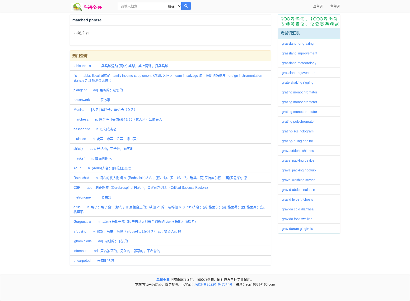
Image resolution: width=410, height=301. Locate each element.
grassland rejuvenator (300, 72)
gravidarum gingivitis (299, 228)
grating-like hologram (299, 131)
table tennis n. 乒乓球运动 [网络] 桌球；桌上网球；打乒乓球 (121, 65)
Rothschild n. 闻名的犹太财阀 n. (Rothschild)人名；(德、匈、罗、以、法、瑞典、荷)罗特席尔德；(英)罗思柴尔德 (160, 177)
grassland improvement (301, 53)
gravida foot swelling (299, 218)
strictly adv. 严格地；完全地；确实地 (103, 148)
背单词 (335, 6)
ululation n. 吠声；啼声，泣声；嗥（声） (107, 138)
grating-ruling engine (299, 140)
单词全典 (163, 279)
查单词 (318, 6)
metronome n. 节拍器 (92, 197)
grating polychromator (300, 121)
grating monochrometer (301, 101)
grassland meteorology (301, 62)
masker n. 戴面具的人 (93, 158)
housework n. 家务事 (92, 99)
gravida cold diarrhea (299, 209)
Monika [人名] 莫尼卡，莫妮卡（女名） (105, 109)
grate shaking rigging (299, 82)
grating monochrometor (301, 111)
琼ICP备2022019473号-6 (213, 284)
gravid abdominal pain (300, 189)
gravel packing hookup (300, 170)
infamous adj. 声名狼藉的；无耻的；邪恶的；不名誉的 (117, 250)
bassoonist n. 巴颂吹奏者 (95, 128)
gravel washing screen (300, 179)
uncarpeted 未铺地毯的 (94, 260)
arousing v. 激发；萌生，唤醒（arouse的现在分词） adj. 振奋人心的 (127, 231)
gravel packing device (300, 160)
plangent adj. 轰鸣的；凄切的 (98, 89)
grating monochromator (301, 92)
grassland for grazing (299, 43)
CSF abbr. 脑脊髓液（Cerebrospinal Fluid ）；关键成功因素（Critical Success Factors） (142, 187)
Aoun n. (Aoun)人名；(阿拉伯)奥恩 (102, 167)
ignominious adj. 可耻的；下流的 (101, 240)
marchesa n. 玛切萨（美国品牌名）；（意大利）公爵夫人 (118, 119)
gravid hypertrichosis (299, 199)
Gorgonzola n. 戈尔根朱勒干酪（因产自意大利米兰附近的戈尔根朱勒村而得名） (136, 221)
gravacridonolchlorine (299, 150)
